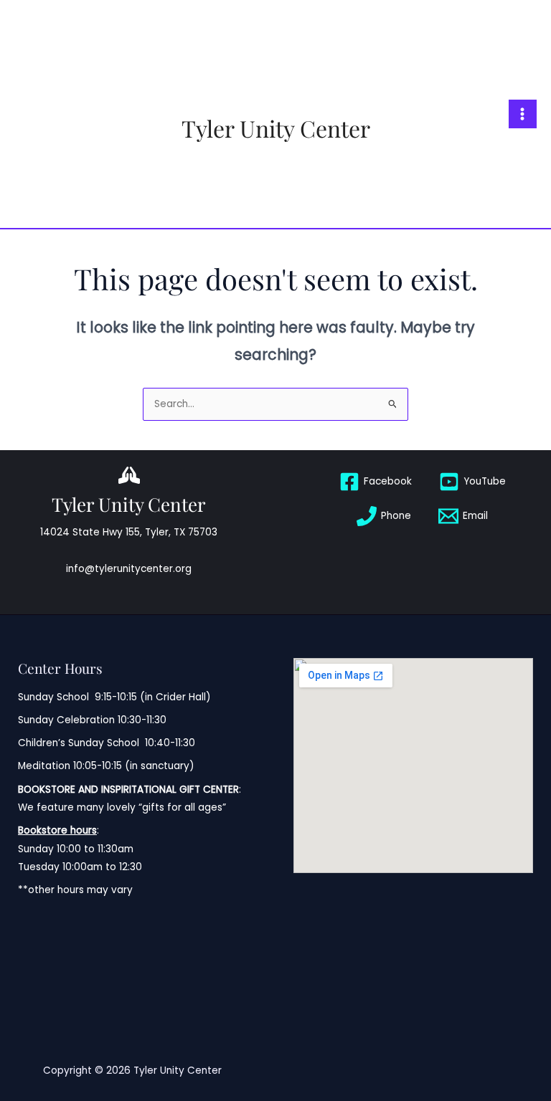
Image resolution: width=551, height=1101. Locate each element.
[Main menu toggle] (523, 114)
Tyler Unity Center (276, 128)
